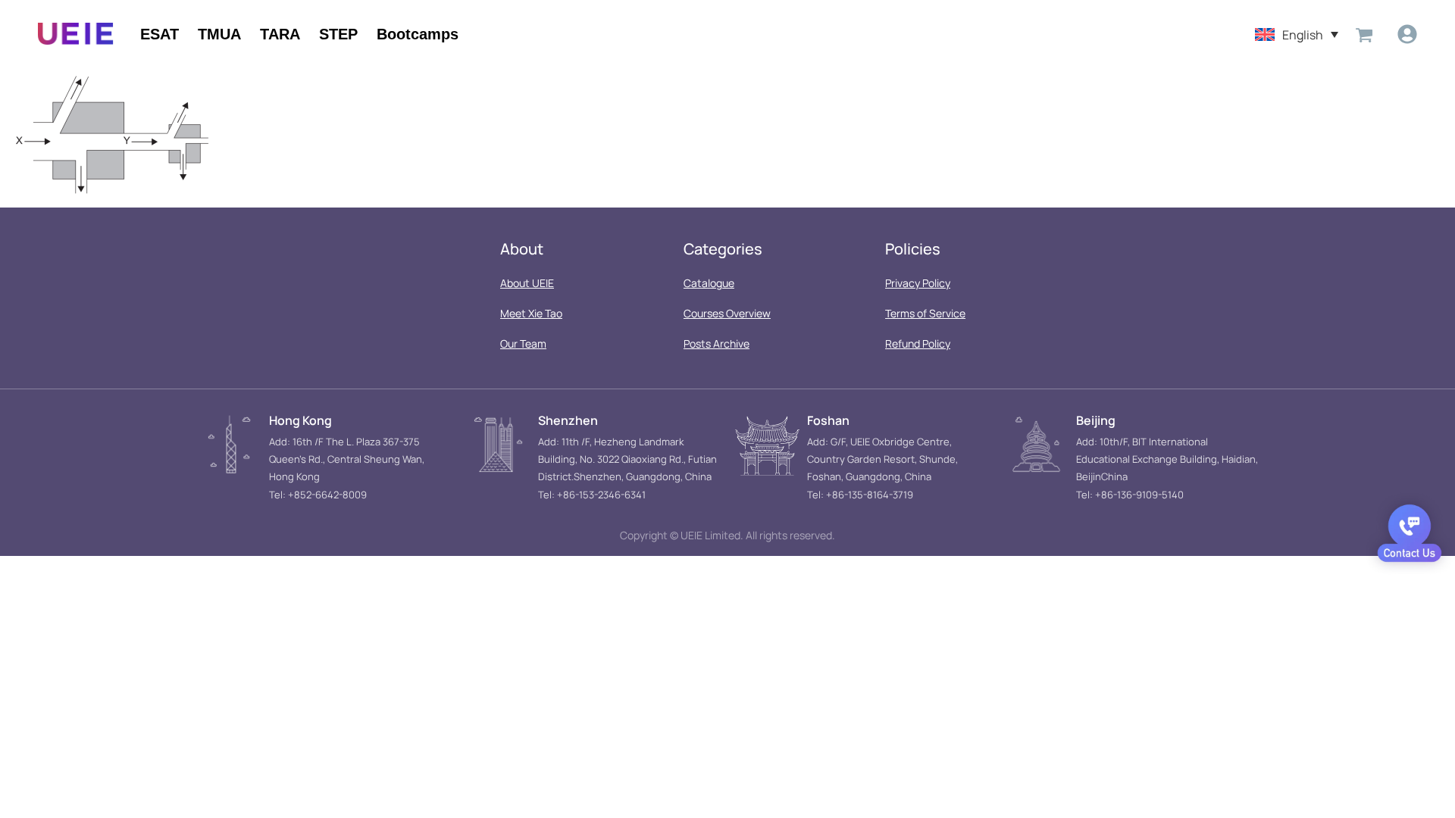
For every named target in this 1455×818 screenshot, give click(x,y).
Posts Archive (716, 343)
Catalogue (709, 283)
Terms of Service (925, 313)
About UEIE (527, 283)
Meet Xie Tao (531, 313)
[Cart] (1364, 34)
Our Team (523, 343)
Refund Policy (917, 343)
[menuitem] (1296, 34)
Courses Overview (727, 313)
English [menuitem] (1302, 34)
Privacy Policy (917, 283)
